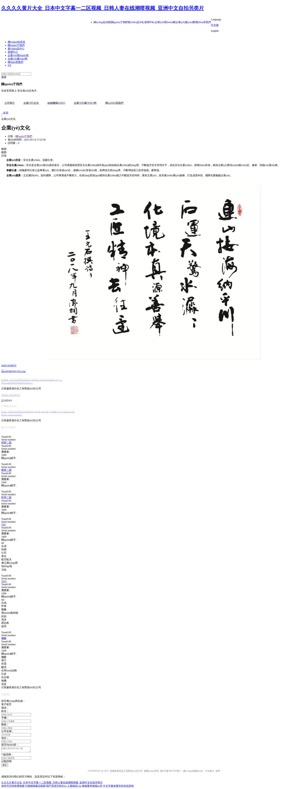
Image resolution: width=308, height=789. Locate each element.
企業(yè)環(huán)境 (18, 55)
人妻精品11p (74, 786)
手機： (5, 717)
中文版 (215, 25)
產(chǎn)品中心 (16, 48)
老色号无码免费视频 (12, 786)
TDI (3, 524)
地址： (5, 738)
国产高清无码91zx (56, 786)
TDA (4, 581)
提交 (5, 765)
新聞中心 (13, 52)
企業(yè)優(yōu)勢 (17, 58)
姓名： (5, 711)
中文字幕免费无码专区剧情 (118, 786)
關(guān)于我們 (16, 45)
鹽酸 (3, 638)
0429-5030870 (8, 365)
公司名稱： (7, 731)
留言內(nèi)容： (10, 744)
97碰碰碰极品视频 (35, 786)
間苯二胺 (6, 442)
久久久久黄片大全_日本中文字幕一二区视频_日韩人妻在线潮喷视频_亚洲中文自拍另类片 (102, 8)
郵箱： (5, 724)
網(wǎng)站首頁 (16, 42)
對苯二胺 (6, 497)
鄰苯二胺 (6, 470)
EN (9, 65)
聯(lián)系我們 (15, 62)
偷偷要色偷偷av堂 (92, 786)
